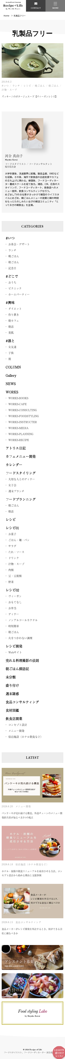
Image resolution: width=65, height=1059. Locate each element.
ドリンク (13, 558)
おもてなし (15, 602)
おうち (12, 282)
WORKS (12, 392)
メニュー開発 (16, 731)
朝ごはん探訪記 (17, 668)
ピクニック (15, 288)
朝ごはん (53, 85)
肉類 (11, 570)
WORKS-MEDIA (18, 428)
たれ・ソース (16, 552)
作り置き (13, 315)
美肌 (11, 332)
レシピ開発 (14, 646)
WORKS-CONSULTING (22, 410)
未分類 (11, 677)
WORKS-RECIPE (18, 440)
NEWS (11, 383)
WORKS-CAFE (17, 404)
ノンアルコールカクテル (23, 620)
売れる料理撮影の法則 (22, 660)
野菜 (11, 582)
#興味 (10, 302)
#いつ (5, 85)
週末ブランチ (16, 491)
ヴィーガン (15, 596)
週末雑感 (12, 693)
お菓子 (12, 534)
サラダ (12, 546)
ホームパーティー (19, 294)
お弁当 (12, 608)
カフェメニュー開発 (21, 456)
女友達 (12, 347)
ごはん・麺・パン (19, 540)
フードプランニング (21, 499)
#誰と (10, 340)
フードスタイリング (21, 473)
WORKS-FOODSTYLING (23, 416)
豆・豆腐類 (15, 576)
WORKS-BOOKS (18, 398)
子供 (11, 353)
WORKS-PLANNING (20, 434)
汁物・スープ (9, 89)
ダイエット (15, 309)
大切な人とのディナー (21, 479)
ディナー (13, 614)
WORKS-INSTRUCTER (22, 422)
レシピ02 (12, 590)
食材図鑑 (12, 710)
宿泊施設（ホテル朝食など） (25, 737)
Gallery (11, 375)
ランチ (16, 85)
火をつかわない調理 (20, 638)
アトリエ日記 (16, 448)
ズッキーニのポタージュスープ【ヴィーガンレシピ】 (30, 96)
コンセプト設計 (17, 725)
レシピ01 (12, 527)
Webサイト (15, 652)
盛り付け (12, 685)
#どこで (12, 276)
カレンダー (14, 464)
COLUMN (13, 367)
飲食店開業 (14, 718)
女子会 (12, 485)
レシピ (27, 85)
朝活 (11, 327)
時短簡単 (13, 626)
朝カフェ (13, 321)
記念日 (12, 268)
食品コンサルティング (22, 702)
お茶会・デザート (19, 244)
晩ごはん (40, 85)
